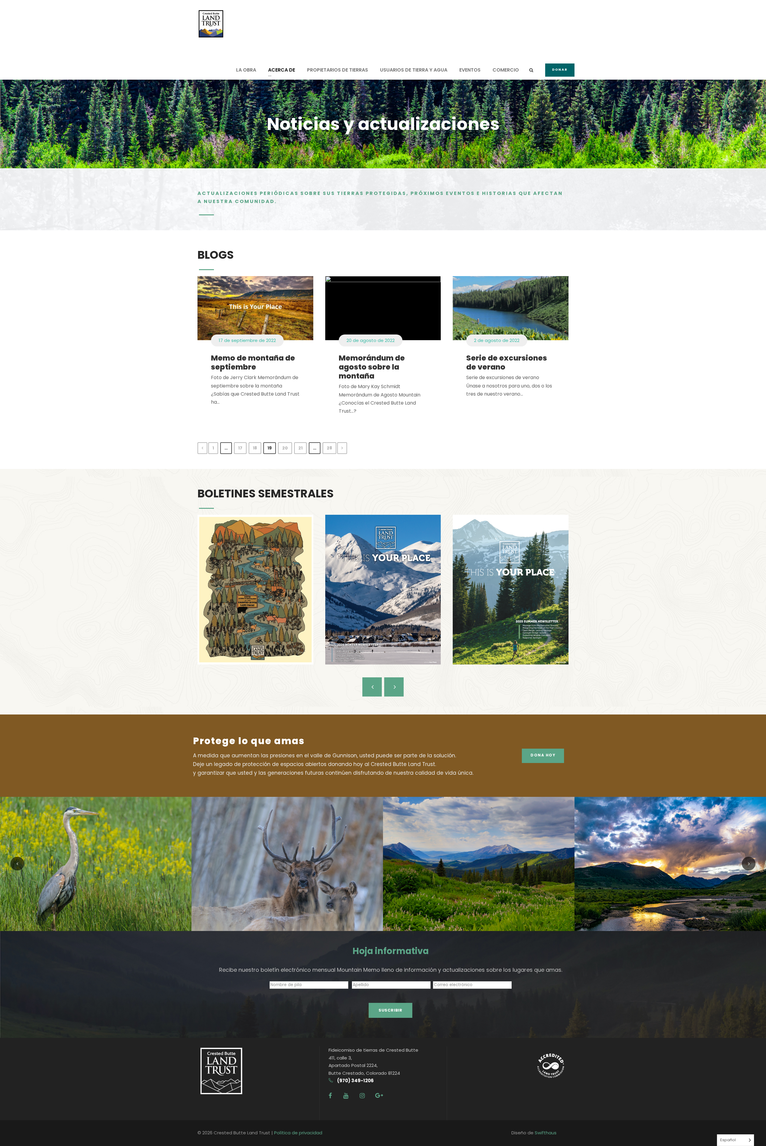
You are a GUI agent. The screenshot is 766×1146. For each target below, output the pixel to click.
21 (300, 448)
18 (255, 448)
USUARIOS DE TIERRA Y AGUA (413, 69)
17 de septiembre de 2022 (247, 340)
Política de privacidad (298, 1133)
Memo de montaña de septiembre (253, 362)
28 (329, 448)
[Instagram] (362, 1096)
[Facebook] (330, 1096)
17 (240, 448)
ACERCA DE (281, 69)
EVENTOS (470, 69)
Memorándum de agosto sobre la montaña (372, 367)
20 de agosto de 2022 (370, 340)
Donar (560, 69)
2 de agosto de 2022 (496, 340)
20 (285, 448)
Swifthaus (546, 1133)
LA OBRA (246, 69)
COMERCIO (506, 69)
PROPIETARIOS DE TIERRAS (337, 69)
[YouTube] (345, 1096)
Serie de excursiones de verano (506, 362)
